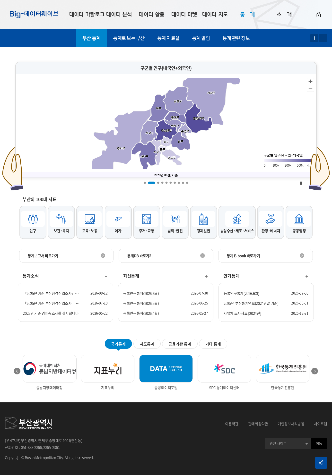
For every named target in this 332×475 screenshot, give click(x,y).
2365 (47, 447)
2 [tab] (151, 182)
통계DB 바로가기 (140, 255)
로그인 (318, 14)
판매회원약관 (258, 423)
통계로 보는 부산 (129, 38)
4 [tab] (162, 182)
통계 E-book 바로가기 (243, 255)
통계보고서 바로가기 (43, 255)
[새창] (28, 424)
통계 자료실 (168, 38)
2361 (56, 447)
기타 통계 (213, 344)
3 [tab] (158, 182)
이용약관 (231, 423)
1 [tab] (145, 182)
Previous (17, 371)
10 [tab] (187, 182)
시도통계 (147, 344)
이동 (319, 443)
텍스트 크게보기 (314, 38)
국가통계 (118, 344)
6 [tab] (171, 182)
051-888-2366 (31, 447)
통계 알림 (201, 38)
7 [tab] (175, 182)
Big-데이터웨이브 (34, 14)
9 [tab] (183, 182)
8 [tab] (179, 182)
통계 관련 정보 (236, 38)
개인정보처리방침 (291, 423)
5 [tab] (167, 182)
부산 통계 (91, 38)
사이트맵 (320, 423)
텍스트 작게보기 (323, 38)
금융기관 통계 (179, 344)
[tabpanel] (166, 120)
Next (314, 371)
